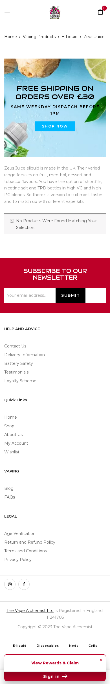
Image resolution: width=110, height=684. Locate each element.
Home (10, 36)
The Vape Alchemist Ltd (30, 610)
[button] (100, 11)
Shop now (55, 126)
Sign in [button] (52, 676)
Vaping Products (39, 36)
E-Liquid (69, 36)
